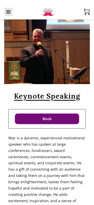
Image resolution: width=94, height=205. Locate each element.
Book (47, 118)
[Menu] (8, 12)
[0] (87, 12)
